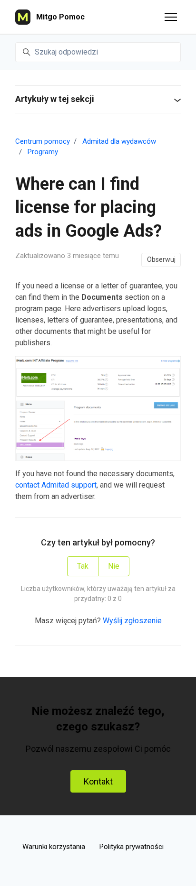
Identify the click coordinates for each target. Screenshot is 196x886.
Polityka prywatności (131, 846)
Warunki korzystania (53, 846)
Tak (82, 566)
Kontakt (98, 781)
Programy (43, 152)
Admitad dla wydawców (119, 141)
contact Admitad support (56, 484)
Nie (113, 566)
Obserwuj (161, 259)
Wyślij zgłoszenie (132, 620)
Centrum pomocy (42, 141)
